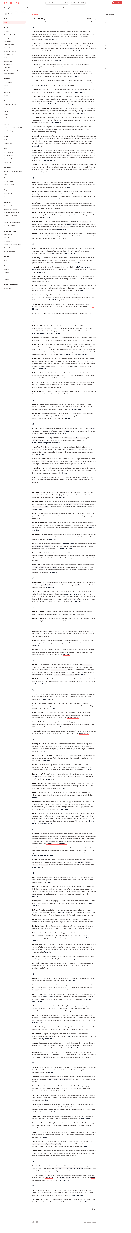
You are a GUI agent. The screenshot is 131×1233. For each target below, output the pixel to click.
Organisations (84, 733)
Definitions (46, 217)
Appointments (76, 104)
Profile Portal (63, 809)
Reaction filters (78, 601)
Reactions (79, 51)
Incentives (42, 369)
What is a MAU (40, 684)
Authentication (79, 92)
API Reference (66, 8)
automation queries (72, 594)
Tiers (45, 751)
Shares (77, 1011)
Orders (52, 708)
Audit (61, 132)
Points (90, 770)
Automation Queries (48, 160)
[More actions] (94, 18)
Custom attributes (55, 122)
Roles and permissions (63, 67)
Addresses (57, 60)
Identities (61, 497)
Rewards (47, 952)
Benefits (62, 199)
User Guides (28, 8)
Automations (36, 146)
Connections (39, 272)
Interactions (52, 572)
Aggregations (74, 76)
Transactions (78, 938)
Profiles (35, 797)
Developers (56, 8)
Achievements (51, 39)
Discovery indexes (65, 549)
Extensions (47, 8)
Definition (68, 553)
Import (68, 187)
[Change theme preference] (125, 2)
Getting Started (9, 8)
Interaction (49, 1177)
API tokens (48, 760)
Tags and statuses (47, 1039)
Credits (81, 290)
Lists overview (37, 1023)
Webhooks (86, 1202)
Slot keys (81, 675)
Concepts (19, 8)
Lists (37, 645)
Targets (51, 1072)
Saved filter (72, 981)
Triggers (85, 1146)
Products (65, 788)
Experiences (37, 8)
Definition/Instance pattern (57, 104)
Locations (66, 654)
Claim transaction (69, 253)
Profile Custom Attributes (50, 300)
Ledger (42, 85)
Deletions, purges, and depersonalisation (46, 333)
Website (10, 14)
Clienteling (78, 263)
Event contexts (76, 409)
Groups (63, 433)
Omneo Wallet (65, 727)
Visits (93, 1177)
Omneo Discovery (68, 544)
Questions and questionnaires (56, 843)
